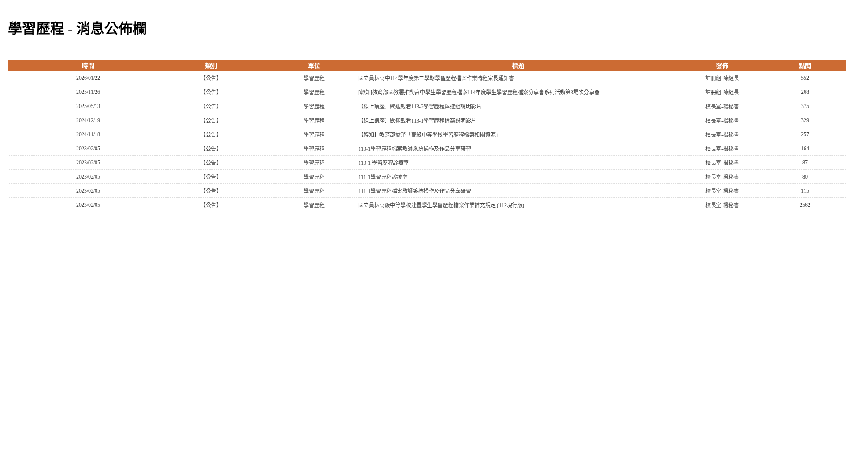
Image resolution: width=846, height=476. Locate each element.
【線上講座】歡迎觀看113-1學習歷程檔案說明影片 (417, 121)
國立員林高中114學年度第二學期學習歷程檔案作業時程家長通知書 (436, 78)
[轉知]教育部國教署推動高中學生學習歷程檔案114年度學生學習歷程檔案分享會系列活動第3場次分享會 (479, 92)
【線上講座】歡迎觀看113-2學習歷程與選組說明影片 (420, 107)
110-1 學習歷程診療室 (383, 163)
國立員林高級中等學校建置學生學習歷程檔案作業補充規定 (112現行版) (441, 205)
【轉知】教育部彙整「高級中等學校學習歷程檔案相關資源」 (429, 135)
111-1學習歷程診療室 (383, 177)
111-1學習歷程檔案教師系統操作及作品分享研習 (414, 191)
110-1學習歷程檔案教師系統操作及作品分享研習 (414, 149)
